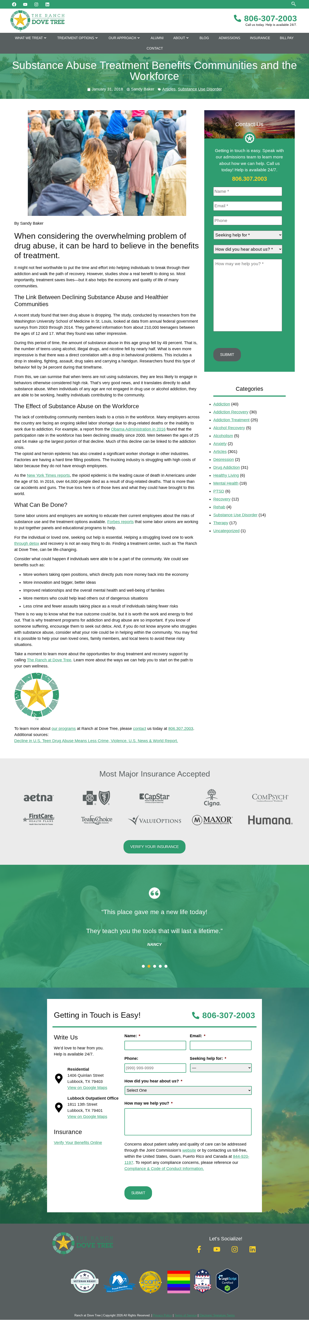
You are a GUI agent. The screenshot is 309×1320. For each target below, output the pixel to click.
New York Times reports (48, 475)
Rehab (219, 507)
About (179, 38)
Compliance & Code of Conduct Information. (164, 1168)
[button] (143, 966)
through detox (26, 543)
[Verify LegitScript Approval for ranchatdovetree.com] (227, 1292)
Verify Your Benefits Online (78, 1142)
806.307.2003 (180, 728)
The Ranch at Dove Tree (49, 660)
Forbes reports (120, 521)
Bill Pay (287, 38)
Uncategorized (226, 531)
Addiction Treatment (231, 420)
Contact (155, 48)
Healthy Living (226, 475)
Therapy (220, 523)
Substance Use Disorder (200, 89)
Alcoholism (223, 436)
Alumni (157, 38)
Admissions (229, 38)
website (189, 1150)
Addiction (221, 404)
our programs (64, 728)
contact (139, 728)
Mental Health (225, 483)
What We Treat (29, 38)
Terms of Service (185, 1315)
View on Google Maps (87, 1087)
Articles (169, 89)
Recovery (222, 499)
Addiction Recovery (230, 412)
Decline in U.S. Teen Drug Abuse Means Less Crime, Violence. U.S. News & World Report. (96, 741)
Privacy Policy (162, 1315)
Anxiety (220, 443)
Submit (227, 355)
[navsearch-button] (293, 4)
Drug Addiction (226, 467)
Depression (223, 459)
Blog (204, 38)
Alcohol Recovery (229, 428)
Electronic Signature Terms (217, 1315)
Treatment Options (75, 38)
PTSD (218, 491)
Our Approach (122, 38)
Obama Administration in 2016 (138, 429)
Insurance (260, 38)
